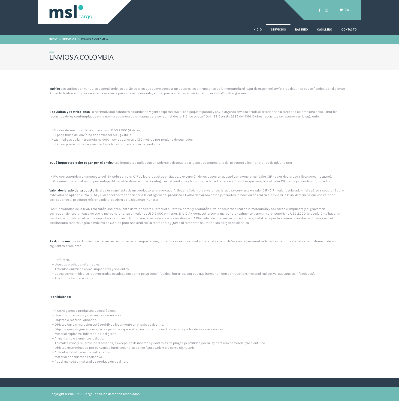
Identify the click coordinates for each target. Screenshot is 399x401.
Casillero (324, 29)
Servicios (278, 29)
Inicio (257, 29)
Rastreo (301, 29)
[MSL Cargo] (70, 18)
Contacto (349, 29)
